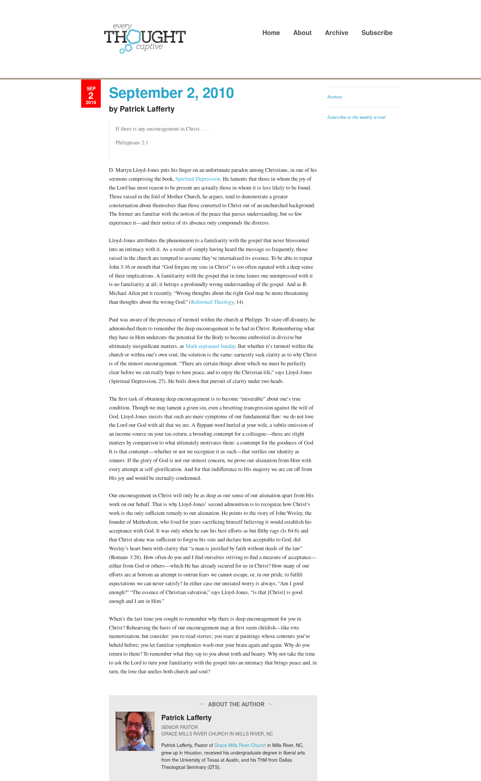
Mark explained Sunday (210, 346)
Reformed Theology (212, 301)
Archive (336, 32)
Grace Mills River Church (240, 745)
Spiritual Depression (197, 178)
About (302, 32)
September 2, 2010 (171, 92)
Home (271, 32)
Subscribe (377, 32)
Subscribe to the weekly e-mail (356, 117)
